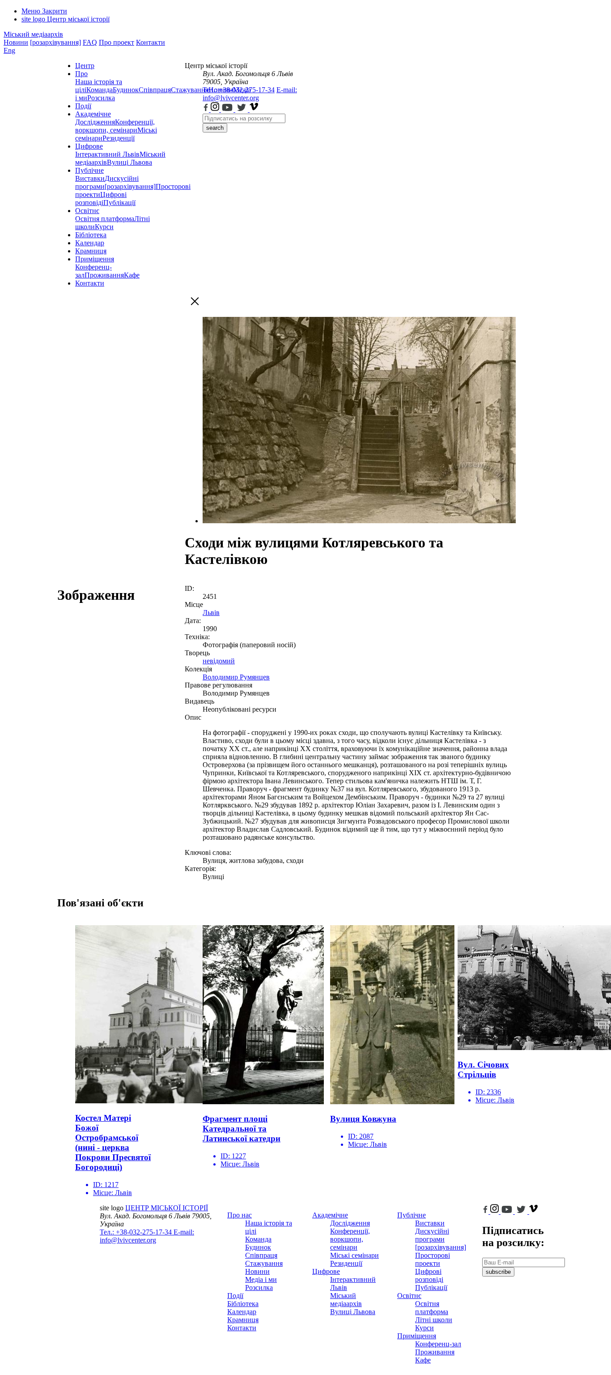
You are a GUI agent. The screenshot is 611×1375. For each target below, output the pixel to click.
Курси (104, 227)
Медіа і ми (261, 1279)
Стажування (264, 1263)
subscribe (498, 1271)
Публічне (89, 170)
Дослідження (95, 122)
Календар (89, 243)
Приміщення (94, 259)
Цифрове (89, 146)
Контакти (150, 42)
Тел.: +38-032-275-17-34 (239, 90)
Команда (99, 90)
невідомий (219, 661)
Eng (9, 50)
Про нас (239, 1215)
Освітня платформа (104, 218)
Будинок (126, 90)
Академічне (93, 114)
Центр (84, 65)
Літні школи (433, 1320)
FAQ (90, 42)
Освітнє (87, 210)
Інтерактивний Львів (107, 154)
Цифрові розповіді (101, 198)
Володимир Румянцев (236, 677)
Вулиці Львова (129, 162)
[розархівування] (55, 42)
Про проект (116, 42)
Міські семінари (354, 1255)
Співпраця (155, 90)
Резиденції (118, 138)
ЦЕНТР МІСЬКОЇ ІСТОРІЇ (166, 1208)
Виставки (90, 178)
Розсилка (101, 98)
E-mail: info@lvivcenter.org (250, 94)
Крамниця (90, 251)
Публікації (119, 202)
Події (83, 106)
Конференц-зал (438, 1344)
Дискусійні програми (432, 1235)
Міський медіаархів (33, 34)
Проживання (104, 275)
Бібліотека (90, 235)
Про (81, 73)
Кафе (132, 275)
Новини (16, 42)
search (215, 127)
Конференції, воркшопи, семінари (115, 126)
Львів (211, 612)
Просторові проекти (432, 1259)
